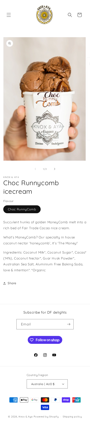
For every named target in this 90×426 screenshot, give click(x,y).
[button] (9, 15)
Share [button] (12, 283)
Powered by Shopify (46, 416)
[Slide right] (54, 169)
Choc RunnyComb (22, 209)
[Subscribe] (68, 324)
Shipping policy (72, 416)
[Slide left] (35, 169)
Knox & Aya (26, 416)
